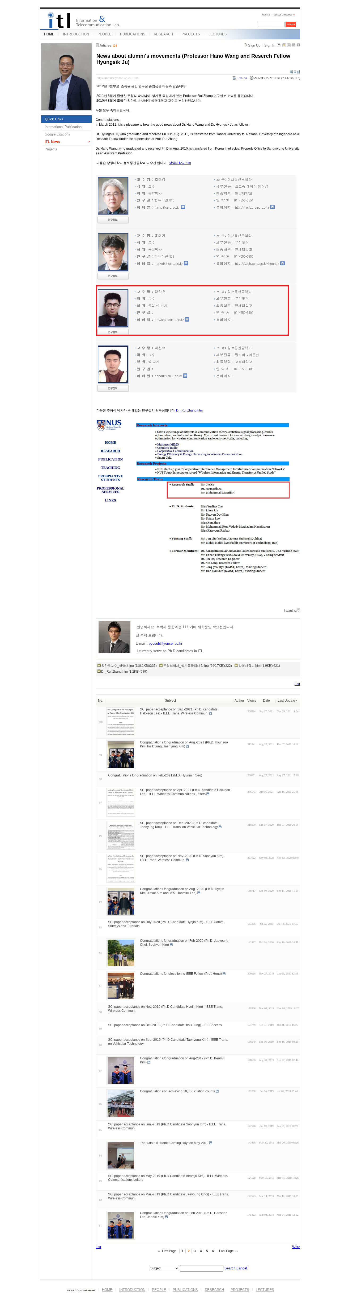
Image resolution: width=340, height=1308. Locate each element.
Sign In (269, 45)
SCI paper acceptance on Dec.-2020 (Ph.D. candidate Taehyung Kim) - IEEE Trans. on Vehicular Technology (179, 825)
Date (266, 700)
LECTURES (218, 34)
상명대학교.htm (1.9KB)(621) (259, 666)
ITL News (52, 142)
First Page (169, 1251)
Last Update (286, 700)
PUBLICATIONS (132, 34)
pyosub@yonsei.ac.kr (165, 643)
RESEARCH (163, 34)
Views (251, 700)
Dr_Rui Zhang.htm (189, 410)
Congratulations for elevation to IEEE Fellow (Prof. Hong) (181, 974)
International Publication (63, 127)
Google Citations (57, 134)
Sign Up (254, 45)
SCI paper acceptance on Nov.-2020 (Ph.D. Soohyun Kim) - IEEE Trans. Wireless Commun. (182, 858)
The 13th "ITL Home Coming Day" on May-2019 (174, 1143)
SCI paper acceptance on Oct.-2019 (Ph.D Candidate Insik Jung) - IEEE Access (165, 1025)
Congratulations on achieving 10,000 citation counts (177, 1091)
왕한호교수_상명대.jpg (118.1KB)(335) (129, 666)
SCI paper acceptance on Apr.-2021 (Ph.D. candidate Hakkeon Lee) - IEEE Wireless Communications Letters (185, 792)
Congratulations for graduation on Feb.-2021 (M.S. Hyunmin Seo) (155, 775)
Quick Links (54, 119)
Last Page (226, 1251)
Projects (51, 149)
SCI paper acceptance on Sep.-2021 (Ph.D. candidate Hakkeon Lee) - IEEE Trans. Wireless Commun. (179, 711)
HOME (49, 34)
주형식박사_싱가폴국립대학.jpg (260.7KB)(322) (197, 666)
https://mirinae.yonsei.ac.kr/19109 (118, 78)
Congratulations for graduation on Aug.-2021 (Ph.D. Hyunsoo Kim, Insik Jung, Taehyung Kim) (184, 744)
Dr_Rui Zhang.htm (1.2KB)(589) (124, 671)
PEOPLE (104, 34)
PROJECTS (190, 34)
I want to (290, 610)
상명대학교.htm (180, 163)
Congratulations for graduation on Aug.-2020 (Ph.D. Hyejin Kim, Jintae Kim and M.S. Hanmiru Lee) (182, 891)
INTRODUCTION (76, 34)
